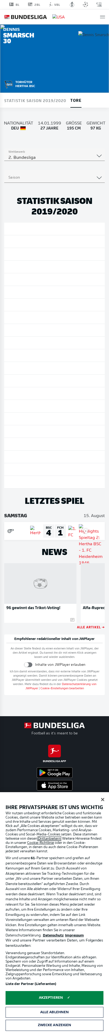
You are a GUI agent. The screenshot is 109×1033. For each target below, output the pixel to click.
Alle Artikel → (91, 627)
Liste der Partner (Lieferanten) (31, 984)
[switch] (28, 664)
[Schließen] (102, 799)
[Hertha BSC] (8, 84)
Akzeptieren (51, 997)
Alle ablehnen (54, 1012)
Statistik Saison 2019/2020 (35, 100)
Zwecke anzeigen (54, 1025)
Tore (75, 100)
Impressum (74, 935)
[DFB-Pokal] (72, 4)
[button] (102, 17)
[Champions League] (85, 4)
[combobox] (54, 158)
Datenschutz (53, 935)
